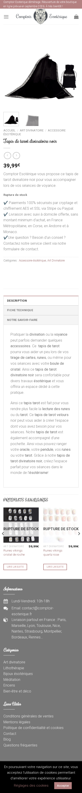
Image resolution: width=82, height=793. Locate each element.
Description (17, 300)
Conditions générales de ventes (28, 716)
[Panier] (76, 17)
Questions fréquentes (20, 745)
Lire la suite (15, 566)
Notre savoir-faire (22, 320)
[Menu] (6, 16)
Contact (9, 733)
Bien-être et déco (17, 691)
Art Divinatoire (32, 130)
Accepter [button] (63, 785)
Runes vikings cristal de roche (14, 552)
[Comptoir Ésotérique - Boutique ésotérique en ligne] (41, 17)
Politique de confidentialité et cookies (33, 728)
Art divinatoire (14, 662)
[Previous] (11, 71)
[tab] (41, 300)
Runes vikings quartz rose (52, 552)
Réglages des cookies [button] (31, 785)
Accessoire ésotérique (32, 260)
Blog (7, 739)
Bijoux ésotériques (18, 674)
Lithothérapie (13, 668)
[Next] (71, 71)
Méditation (11, 679)
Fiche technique (20, 310)
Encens (9, 685)
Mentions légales (16, 722)
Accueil (9, 130)
